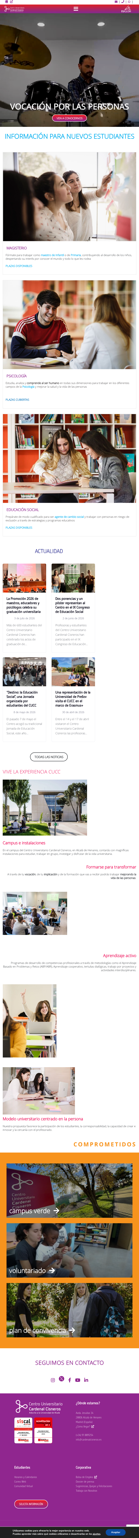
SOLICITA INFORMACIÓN (31, 1504)
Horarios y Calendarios (25, 1477)
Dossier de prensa (85, 1481)
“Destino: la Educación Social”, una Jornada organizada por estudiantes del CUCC (22, 698)
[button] (116, 1)
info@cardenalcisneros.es (89, 1439)
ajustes (96, 1534)
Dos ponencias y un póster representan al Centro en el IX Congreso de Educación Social (72, 605)
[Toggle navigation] (76, 8)
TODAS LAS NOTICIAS (49, 757)
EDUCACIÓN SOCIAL (23, 509)
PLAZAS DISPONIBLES (19, 266)
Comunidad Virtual (23, 1486)
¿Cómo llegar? (83, 1426)
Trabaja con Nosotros (86, 1490)
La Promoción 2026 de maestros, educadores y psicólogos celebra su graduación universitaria (24, 605)
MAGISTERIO (17, 248)
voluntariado (27, 1270)
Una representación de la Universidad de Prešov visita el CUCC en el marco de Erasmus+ (72, 698)
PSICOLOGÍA (17, 375)
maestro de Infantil (52, 255)
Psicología (28, 386)
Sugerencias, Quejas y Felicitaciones (94, 1486)
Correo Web (20, 1481)
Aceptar (115, 1532)
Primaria (76, 255)
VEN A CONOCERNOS (70, 118)
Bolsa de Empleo (84, 1477)
